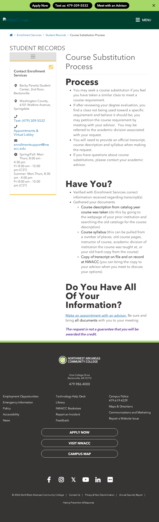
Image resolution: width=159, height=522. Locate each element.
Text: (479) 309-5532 (29, 121)
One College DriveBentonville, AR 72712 (80, 377)
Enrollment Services (29, 35)
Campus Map (79, 454)
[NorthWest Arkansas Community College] (79, 360)
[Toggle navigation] (33, 56)
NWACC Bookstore (68, 408)
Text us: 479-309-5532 (72, 5)
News (6, 420)
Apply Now (40, 5)
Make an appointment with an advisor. (96, 315)
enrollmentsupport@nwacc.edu (31, 146)
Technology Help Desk (71, 396)
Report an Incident (68, 414)
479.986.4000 (79, 384)
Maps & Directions (121, 406)
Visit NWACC (79, 443)
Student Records (56, 35)
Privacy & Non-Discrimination (99, 495)
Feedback (62, 420)
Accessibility (11, 414)
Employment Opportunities (21, 396)
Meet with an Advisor (112, 5)
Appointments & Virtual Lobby (26, 132)
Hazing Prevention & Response (78, 502)
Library (60, 402)
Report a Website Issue (124, 418)
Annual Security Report (131, 495)
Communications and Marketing (130, 412)
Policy (6, 408)
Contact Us (74, 495)
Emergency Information (18, 402)
